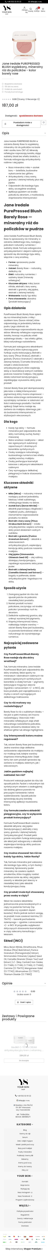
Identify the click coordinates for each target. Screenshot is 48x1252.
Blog (25, 1130)
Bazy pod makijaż (25, 1148)
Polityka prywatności (25, 1211)
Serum (25, 1137)
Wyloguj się (25, 1189)
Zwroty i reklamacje (25, 1218)
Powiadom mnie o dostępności (23, 124)
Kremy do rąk (25, 1134)
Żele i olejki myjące (25, 1141)
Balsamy (25, 1159)
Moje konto (25, 1185)
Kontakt (25, 1181)
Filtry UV (25, 1170)
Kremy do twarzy (25, 1166)
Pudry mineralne (25, 1152)
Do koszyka (24, 1060)
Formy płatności (25, 1222)
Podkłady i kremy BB (25, 1155)
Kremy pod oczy (25, 1163)
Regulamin (25, 1215)
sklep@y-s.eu (36, 2)
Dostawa (25, 1226)
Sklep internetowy (23, 1249)
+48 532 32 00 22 (14, 2)
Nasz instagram (24, 1192)
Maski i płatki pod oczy (25, 1144)
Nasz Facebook (24, 1196)
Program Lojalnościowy (25, 1200)
